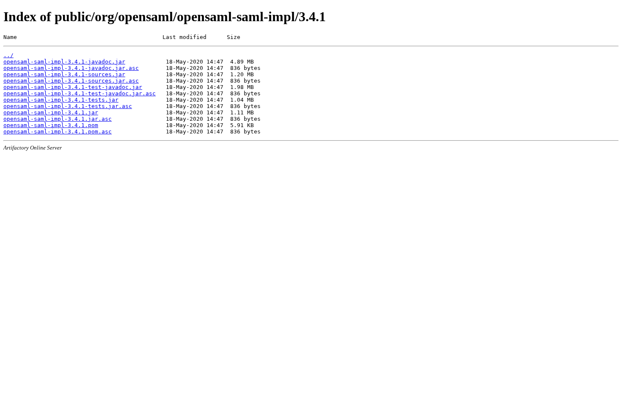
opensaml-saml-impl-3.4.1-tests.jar (60, 100)
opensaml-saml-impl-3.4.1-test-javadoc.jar (72, 87)
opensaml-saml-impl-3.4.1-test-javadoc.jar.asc (79, 93)
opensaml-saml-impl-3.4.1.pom (50, 125)
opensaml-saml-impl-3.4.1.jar (50, 112)
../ (8, 55)
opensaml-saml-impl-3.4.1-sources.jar (64, 74)
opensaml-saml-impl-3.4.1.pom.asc (57, 131)
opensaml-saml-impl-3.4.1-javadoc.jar (64, 61)
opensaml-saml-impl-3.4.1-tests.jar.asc (67, 106)
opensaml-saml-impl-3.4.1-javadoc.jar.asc (71, 68)
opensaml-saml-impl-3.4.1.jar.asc (57, 119)
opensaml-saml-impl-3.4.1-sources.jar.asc (71, 81)
